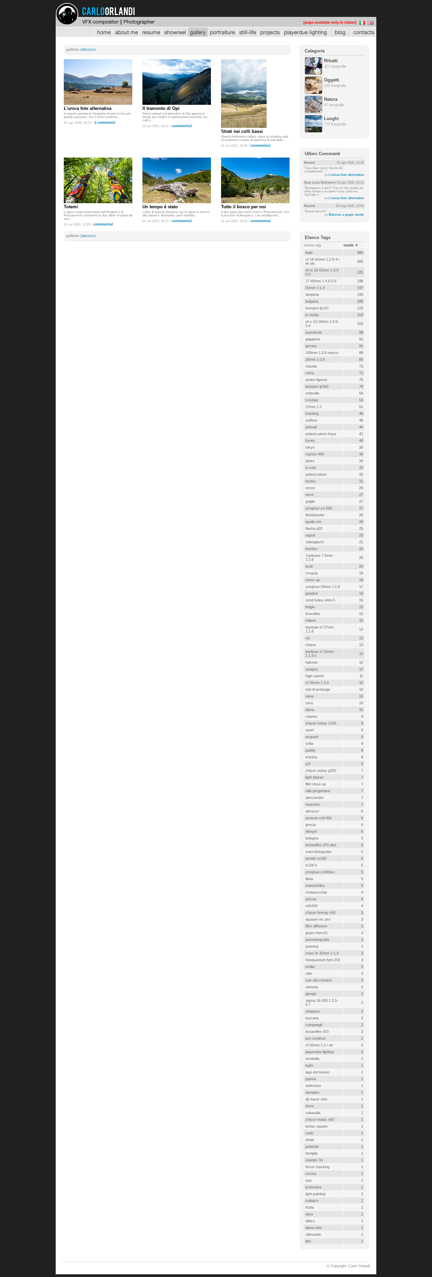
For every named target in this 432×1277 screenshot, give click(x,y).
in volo (310, 468)
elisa (309, 1214)
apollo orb (313, 522)
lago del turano (317, 1072)
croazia (311, 573)
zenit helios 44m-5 (320, 600)
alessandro (314, 798)
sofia (309, 743)
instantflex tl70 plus (320, 845)
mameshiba (314, 885)
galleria (72, 49)
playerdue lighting (319, 1052)
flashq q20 (313, 528)
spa (308, 1180)
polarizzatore (316, 474)
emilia (310, 967)
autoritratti (313, 332)
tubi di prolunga (317, 689)
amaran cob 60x (318, 818)
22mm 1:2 (313, 407)
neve (309, 495)
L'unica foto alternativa (87, 108)
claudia (311, 366)
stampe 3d (314, 1160)
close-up (312, 580)
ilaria (309, 879)
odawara (312, 1011)
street (310, 488)
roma (309, 373)
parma (310, 1079)
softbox (311, 420)
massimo (312, 804)
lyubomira (313, 1187)
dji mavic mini (316, 1099)
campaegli (313, 1025)
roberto (311, 716)
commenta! (182, 126)
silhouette (313, 1234)
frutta (309, 1207)
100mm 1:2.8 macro (321, 353)
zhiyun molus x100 (320, 723)
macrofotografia (318, 852)
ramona (311, 987)
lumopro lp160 (316, 386)
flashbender (315, 515)
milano (310, 620)
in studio (312, 315)
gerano (311, 346)
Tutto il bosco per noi (243, 206)
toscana (312, 1018)
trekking (312, 413)
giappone (312, 339)
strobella (312, 1059)
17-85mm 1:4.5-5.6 (320, 281)
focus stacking (317, 1167)
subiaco (311, 1201)
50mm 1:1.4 (315, 288)
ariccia (310, 899)
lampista (312, 294)
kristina (311, 757)
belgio (310, 607)
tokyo (310, 447)
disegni (311, 831)
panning (311, 946)
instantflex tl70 (317, 1032)
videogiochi (314, 542)
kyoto (310, 441)
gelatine (311, 593)
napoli (310, 535)
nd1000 (311, 906)
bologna (311, 838)
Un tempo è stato (160, 206)
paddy (310, 750)
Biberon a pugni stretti (346, 214)
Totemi (71, 206)
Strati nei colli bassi (242, 131)
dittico (310, 1221)
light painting (315, 1194)
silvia (309, 696)
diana (309, 710)
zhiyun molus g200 (320, 770)
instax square (316, 1126)
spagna (311, 669)
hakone (311, 662)
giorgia (310, 994)
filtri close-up (315, 784)
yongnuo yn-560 (318, 508)
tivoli (309, 566)
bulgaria (311, 301)
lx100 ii (311, 865)
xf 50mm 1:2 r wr (319, 1045)
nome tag (312, 245)
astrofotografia (317, 940)
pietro (310, 461)
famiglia (311, 1153)
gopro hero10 (316, 933)
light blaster (314, 777)
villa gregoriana (317, 791)
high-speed (314, 676)
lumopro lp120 (316, 308)
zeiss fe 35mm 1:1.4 (322, 953)
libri (308, 1241)
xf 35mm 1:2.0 (317, 683)
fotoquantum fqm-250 (322, 960)
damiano (312, 1092)
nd (307, 638)
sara (309, 703)
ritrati (309, 1140)
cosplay (311, 400)
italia (309, 253)
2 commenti (104, 122)
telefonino (313, 1086)
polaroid (311, 1146)
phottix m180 (315, 858)
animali (311, 427)
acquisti (311, 737)
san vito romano (318, 980)
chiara (310, 645)
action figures (316, 380)
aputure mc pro (317, 919)
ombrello (312, 393)
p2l (307, 764)
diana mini (313, 1228)
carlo (309, 1133)
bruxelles (312, 614)
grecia (310, 825)
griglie (310, 501)
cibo (308, 973)
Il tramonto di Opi (161, 108)
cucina (310, 1174)
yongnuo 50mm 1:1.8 (322, 587)
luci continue (315, 1038)
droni (309, 1106)
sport (309, 730)
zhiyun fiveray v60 (320, 913)
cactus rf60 (314, 454)
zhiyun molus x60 (319, 1119)
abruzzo (88, 49)
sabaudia (312, 1113)
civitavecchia (316, 892)
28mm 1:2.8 (315, 359)
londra (310, 481)
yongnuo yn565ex (320, 872)
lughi (309, 1065)
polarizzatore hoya (320, 434)
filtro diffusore (316, 926)
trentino (311, 549)
